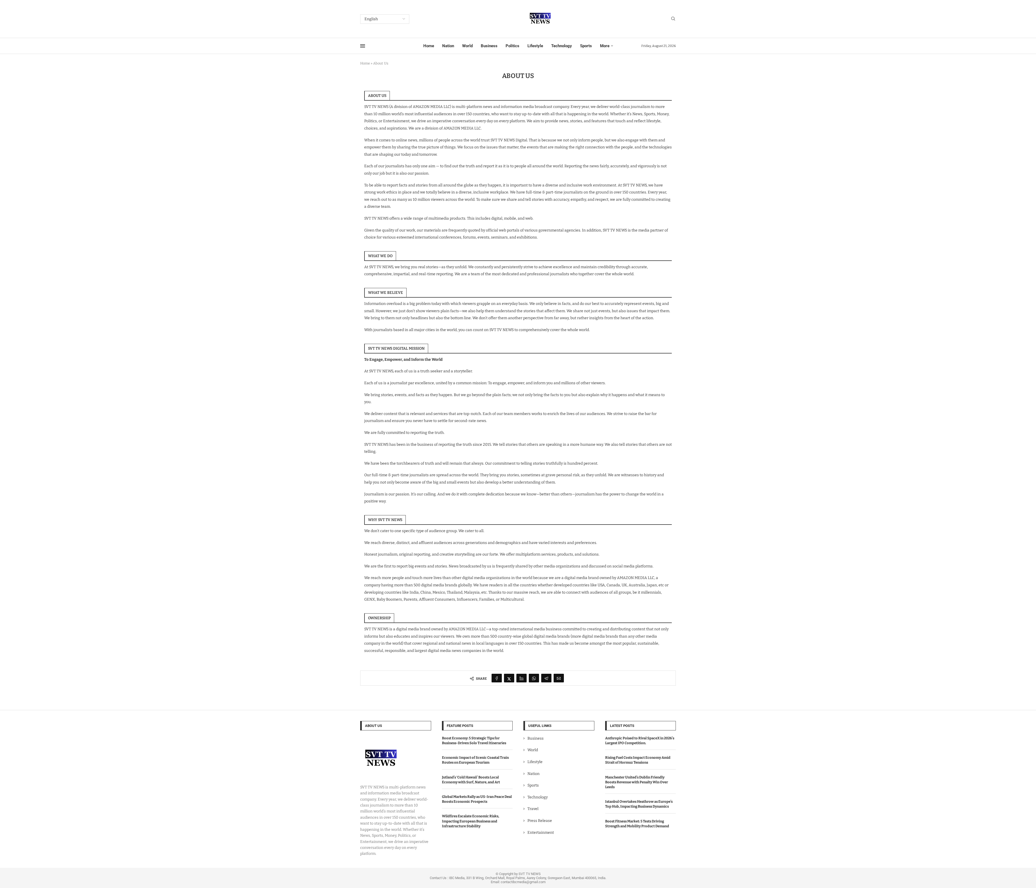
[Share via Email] (559, 678)
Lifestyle (535, 45)
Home (428, 45)
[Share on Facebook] (497, 678)
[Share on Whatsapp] (534, 678)
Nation (448, 45)
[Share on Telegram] (546, 678)
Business (489, 45)
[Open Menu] (362, 45)
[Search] (673, 19)
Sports (586, 45)
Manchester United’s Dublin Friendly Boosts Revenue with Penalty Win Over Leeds (636, 782)
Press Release (539, 820)
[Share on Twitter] (509, 678)
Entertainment (540, 832)
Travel (533, 809)
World (467, 45)
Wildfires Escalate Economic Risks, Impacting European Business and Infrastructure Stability (470, 821)
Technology (561, 45)
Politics (512, 45)
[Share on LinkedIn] (521, 678)
